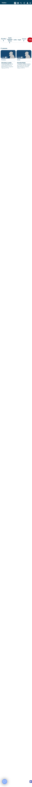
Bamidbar (3, 39)
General (24, 39)
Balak (18, 59)
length (19, 40)
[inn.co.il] (15, 3)
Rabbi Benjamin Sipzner (9, 40)
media (15, 40)
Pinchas (3, 59)
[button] (31, 782)
